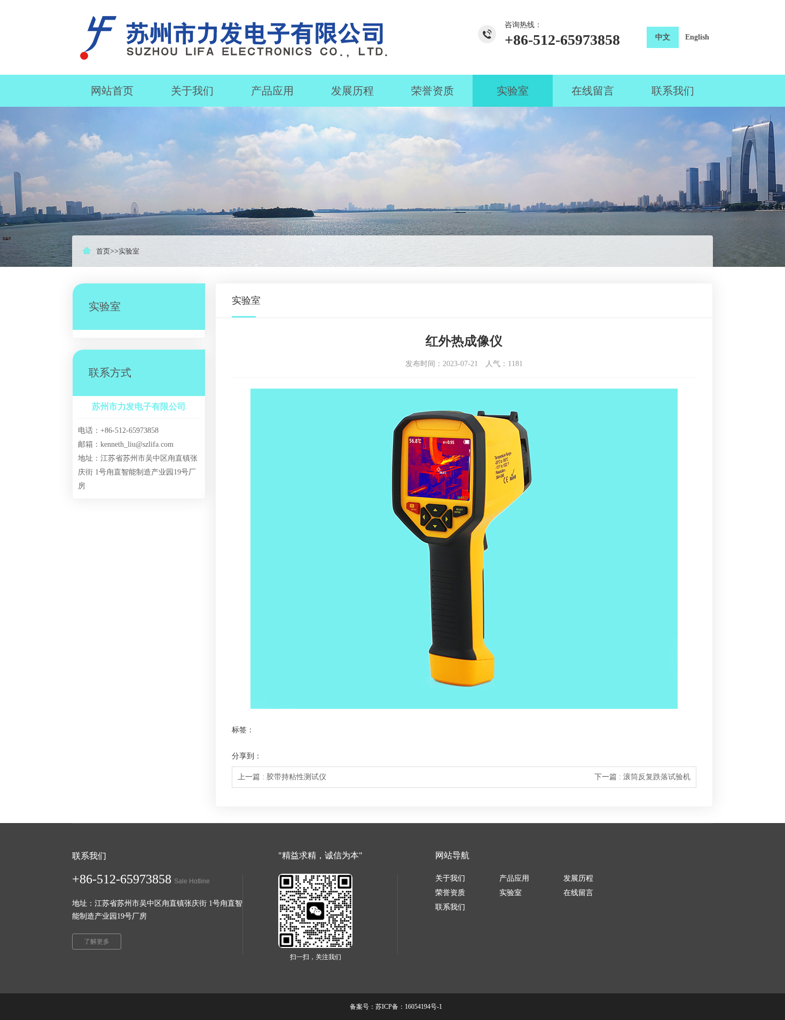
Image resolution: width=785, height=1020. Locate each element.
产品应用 (514, 878)
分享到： (247, 756)
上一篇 (282, 777)
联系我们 (450, 907)
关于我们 (450, 878)
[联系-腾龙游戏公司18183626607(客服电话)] (229, 37)
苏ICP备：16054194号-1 (408, 1006)
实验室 (129, 251)
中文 (662, 37)
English (697, 37)
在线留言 (578, 893)
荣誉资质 (450, 893)
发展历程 (578, 878)
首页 (103, 251)
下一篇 (642, 777)
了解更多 (96, 941)
